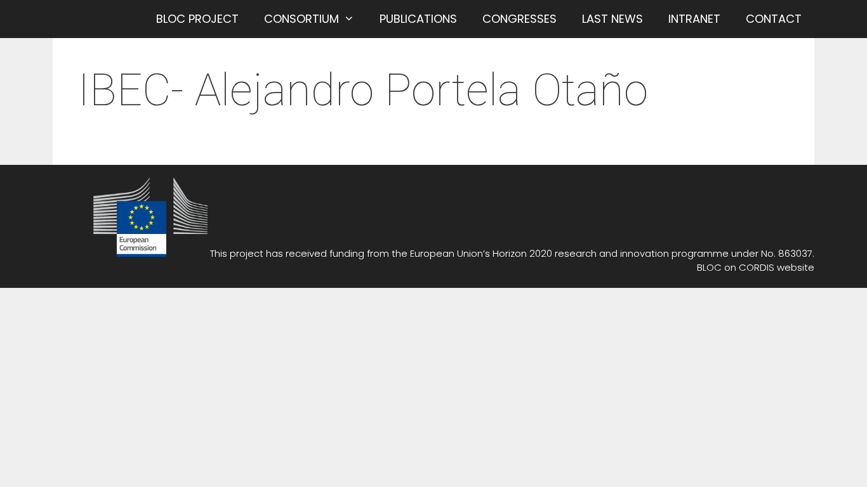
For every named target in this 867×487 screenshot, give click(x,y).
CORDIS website (776, 267)
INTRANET (694, 19)
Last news (612, 19)
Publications (418, 19)
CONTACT (774, 19)
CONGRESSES (519, 19)
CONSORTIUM (301, 19)
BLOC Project (197, 19)
